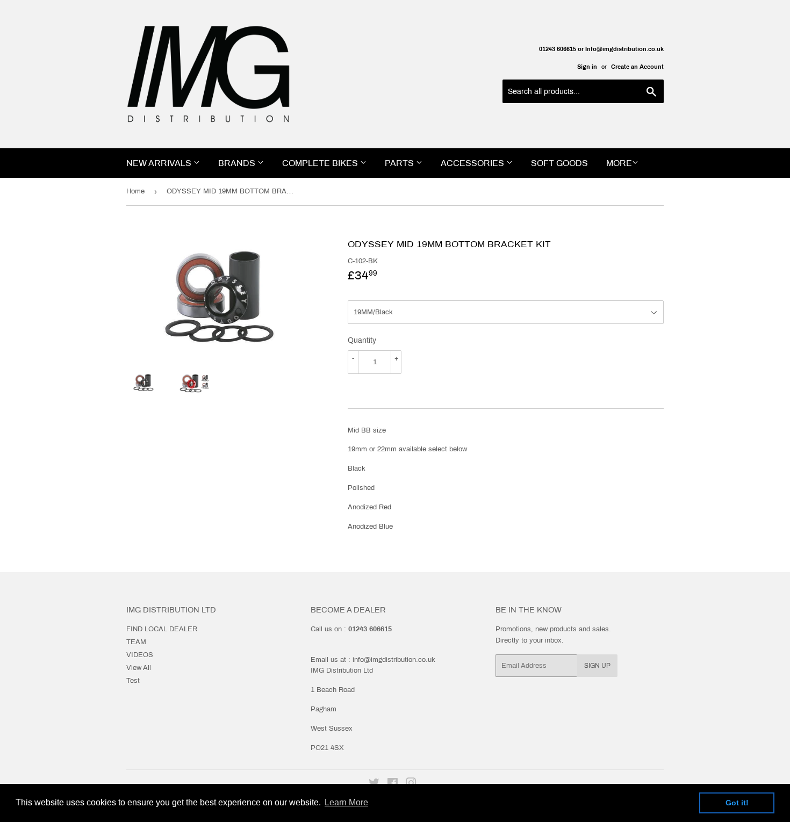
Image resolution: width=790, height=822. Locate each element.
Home (135, 191)
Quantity (362, 340)
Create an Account (637, 66)
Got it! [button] (737, 802)
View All (138, 668)
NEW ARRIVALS (159, 163)
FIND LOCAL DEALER (161, 629)
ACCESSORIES (473, 163)
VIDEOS (139, 655)
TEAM (136, 642)
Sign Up (597, 665)
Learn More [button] (346, 802)
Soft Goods (559, 163)
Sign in (587, 66)
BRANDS (237, 163)
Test (133, 680)
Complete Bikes (321, 163)
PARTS (400, 163)
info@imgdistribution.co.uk (394, 660)
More (619, 163)
